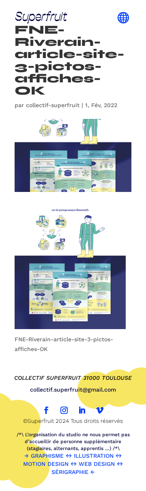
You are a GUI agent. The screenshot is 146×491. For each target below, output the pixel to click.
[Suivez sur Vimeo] (99, 410)
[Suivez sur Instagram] (64, 410)
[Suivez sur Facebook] (46, 410)
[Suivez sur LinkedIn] (82, 410)
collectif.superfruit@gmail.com (73, 389)
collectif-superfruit (52, 105)
